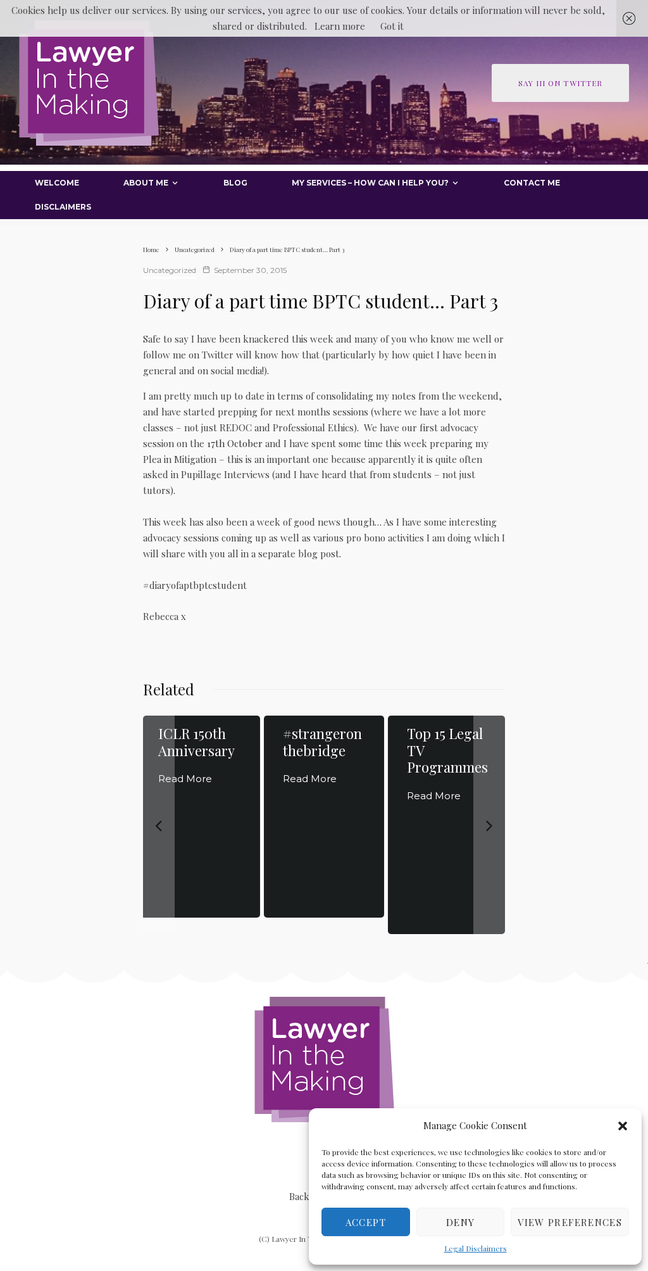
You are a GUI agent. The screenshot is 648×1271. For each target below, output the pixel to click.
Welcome (57, 182)
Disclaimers (63, 207)
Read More (185, 779)
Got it (392, 26)
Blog (235, 182)
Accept (366, 1222)
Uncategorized (169, 270)
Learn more (340, 26)
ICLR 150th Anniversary (196, 742)
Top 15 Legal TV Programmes (447, 750)
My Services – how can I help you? (370, 182)
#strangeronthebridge (322, 742)
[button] (622, 1126)
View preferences (570, 1222)
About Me (145, 182)
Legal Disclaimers (475, 1248)
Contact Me (532, 182)
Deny (460, 1222)
